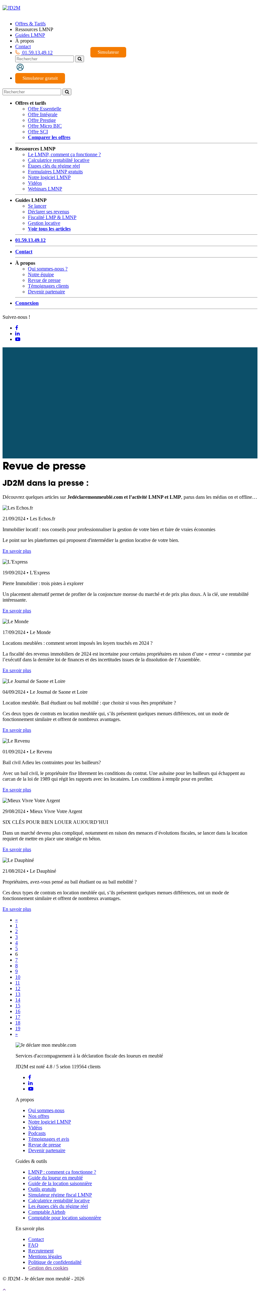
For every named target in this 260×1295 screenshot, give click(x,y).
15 (17, 1005)
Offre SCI (38, 131)
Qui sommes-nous (46, 1110)
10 (17, 977)
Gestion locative (44, 223)
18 (17, 1022)
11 (17, 982)
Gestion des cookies (48, 1268)
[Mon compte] (20, 67)
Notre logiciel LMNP (49, 177)
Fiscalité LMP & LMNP (52, 217)
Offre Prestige (42, 120)
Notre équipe (41, 274)
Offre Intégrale (42, 114)
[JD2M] (11, 7)
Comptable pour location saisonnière (64, 1217)
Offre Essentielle (44, 108)
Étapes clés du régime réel (54, 166)
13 (17, 994)
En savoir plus (17, 551)
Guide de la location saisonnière (60, 1183)
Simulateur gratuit (40, 78)
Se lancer (37, 206)
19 (17, 1028)
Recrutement (41, 1250)
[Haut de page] (4, 1289)
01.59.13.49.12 (37, 52)
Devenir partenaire (46, 291)
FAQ (33, 1245)
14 (17, 1000)
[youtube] (30, 1088)
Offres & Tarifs (30, 23)
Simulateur (108, 52)
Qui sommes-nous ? (48, 268)
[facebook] (29, 1077)
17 (17, 1017)
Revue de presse (44, 280)
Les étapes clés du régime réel (58, 1206)
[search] (79, 59)
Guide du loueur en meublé (55, 1177)
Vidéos (35, 183)
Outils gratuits (42, 1189)
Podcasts (37, 1133)
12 (17, 988)
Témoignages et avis (48, 1139)
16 (17, 1011)
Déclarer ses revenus (48, 211)
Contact (23, 46)
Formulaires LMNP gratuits (55, 171)
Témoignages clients (48, 286)
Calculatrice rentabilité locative (58, 160)
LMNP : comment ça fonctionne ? (62, 1172)
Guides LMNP (30, 35)
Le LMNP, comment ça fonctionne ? (64, 154)
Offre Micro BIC (45, 126)
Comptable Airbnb (46, 1212)
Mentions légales (45, 1256)
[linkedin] (30, 1083)
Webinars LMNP (45, 188)
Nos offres (38, 1116)
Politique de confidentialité (54, 1262)
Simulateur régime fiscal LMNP (60, 1195)
